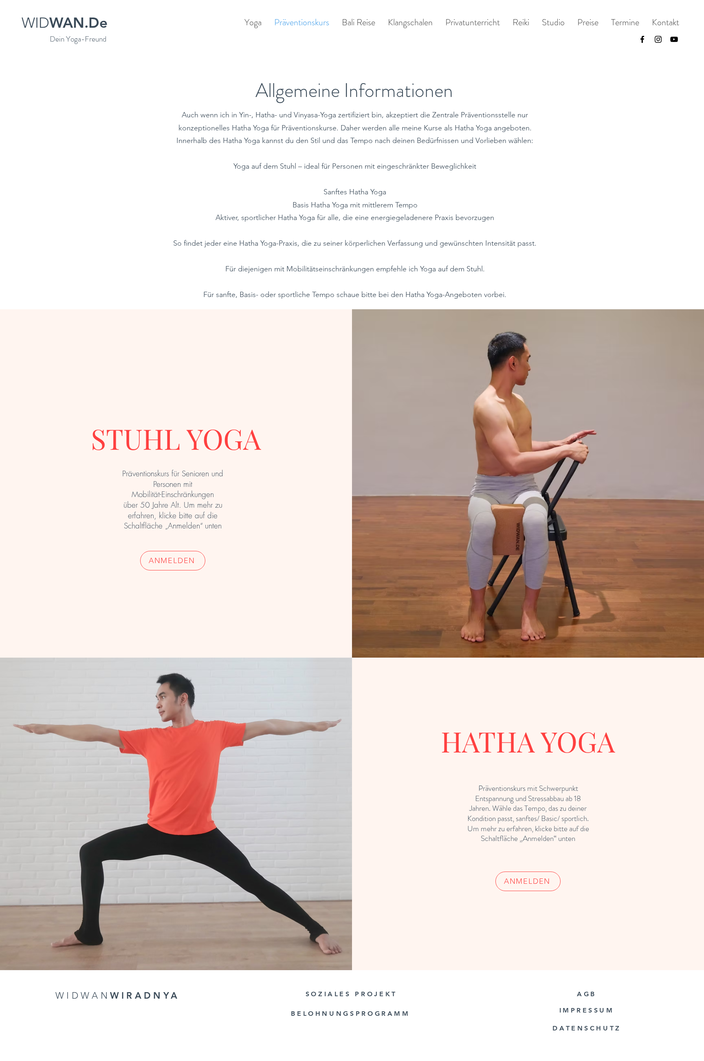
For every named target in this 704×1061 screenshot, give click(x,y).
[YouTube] (674, 39)
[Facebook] (642, 39)
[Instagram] (658, 39)
